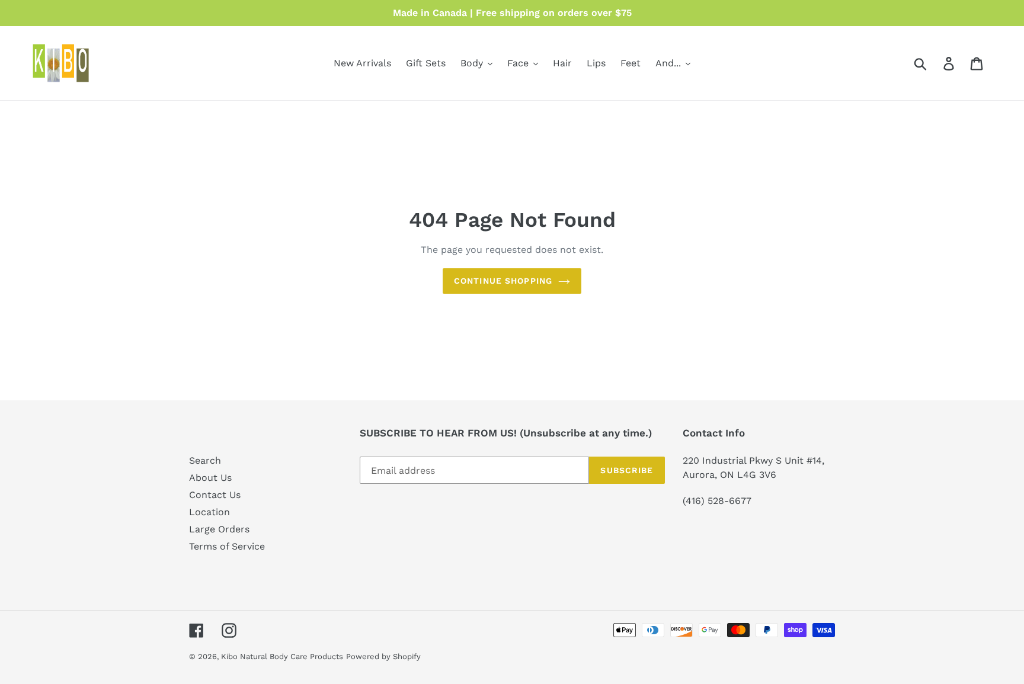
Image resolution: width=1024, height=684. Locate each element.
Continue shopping (503, 280)
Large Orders (219, 529)
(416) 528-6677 (717, 500)
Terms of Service (227, 546)
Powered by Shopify (383, 656)
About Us (210, 477)
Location (209, 512)
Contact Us (215, 494)
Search (205, 460)
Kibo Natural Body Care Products (282, 656)
